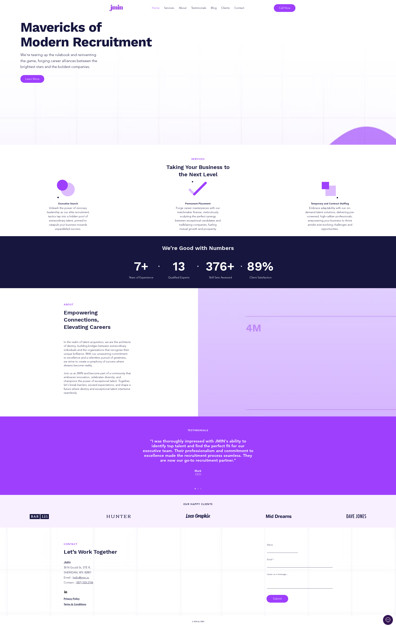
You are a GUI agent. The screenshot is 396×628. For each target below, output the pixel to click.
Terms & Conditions (75, 604)
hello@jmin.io (81, 577)
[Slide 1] (195, 488)
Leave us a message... (277, 574)
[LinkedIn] (66, 592)
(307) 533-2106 (84, 582)
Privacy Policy (72, 598)
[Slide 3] (200, 488)
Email (269, 559)
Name (270, 545)
